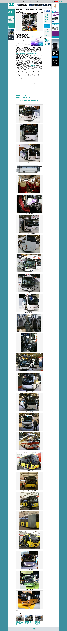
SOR (45, 30)
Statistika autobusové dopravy (46, 19)
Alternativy (10, 20)
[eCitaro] (55, 52)
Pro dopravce (10, 13)
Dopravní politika (10, 12)
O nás (9, 26)
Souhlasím (56, 1)
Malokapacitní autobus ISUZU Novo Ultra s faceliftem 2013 (26, 53)
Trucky (10, 22)
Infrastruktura (10, 25)
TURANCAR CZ (33, 65)
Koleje (10, 21)
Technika (11, 7)
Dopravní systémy (11, 18)
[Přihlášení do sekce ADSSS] (47, 44)
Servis (10, 17)
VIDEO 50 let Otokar (23, 98)
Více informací (61, 1)
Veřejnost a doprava (11, 27)
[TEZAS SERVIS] (47, 26)
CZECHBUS (46, 14)
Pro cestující (10, 11)
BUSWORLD (46, 15)
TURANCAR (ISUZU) (47, 35)
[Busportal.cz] (11, 4)
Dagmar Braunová (19, 93)
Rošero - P (46, 34)
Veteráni (10, 19)
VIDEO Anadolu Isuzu (23, 96)
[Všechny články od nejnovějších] (47, 40)
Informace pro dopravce (47, 21)
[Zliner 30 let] (37, 40)
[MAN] (11, 34)
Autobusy (15, 7)
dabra (37, 12)
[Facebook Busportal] (47, 10)
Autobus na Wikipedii (46, 16)
